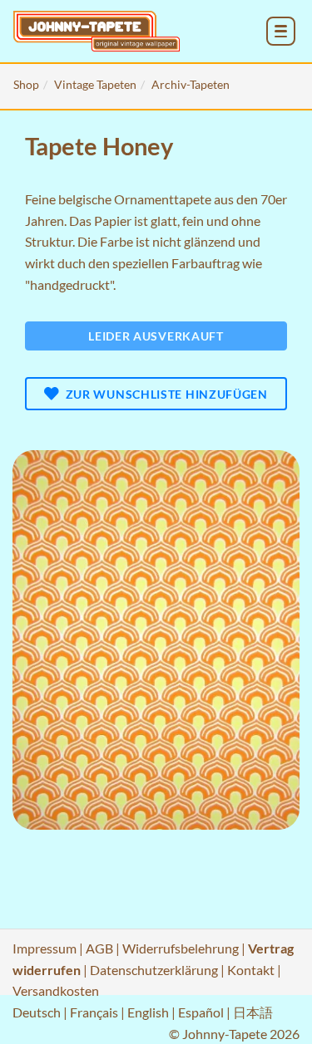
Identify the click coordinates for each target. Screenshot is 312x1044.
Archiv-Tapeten (190, 84)
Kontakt (251, 970)
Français (94, 1012)
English (148, 1012)
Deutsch (36, 1012)
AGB (99, 948)
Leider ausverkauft (156, 336)
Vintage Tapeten (95, 84)
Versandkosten (55, 990)
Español (201, 1012)
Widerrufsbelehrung (180, 948)
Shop (26, 84)
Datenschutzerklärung (154, 970)
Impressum (44, 948)
